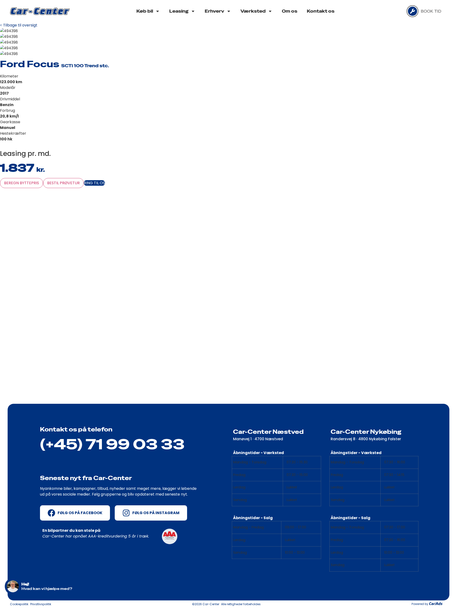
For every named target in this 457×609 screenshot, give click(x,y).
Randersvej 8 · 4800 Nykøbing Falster (366, 439)
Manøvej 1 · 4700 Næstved (258, 439)
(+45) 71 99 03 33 (112, 444)
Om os (289, 11)
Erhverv (214, 11)
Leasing (179, 11)
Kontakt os (320, 11)
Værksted (253, 11)
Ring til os (94, 183)
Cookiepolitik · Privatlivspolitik (30, 604)
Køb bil (144, 11)
